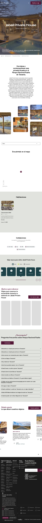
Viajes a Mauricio (3, 476)
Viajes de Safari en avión (9, 487)
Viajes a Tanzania (3, 491)
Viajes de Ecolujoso (8, 472)
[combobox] (2, 493)
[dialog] (9, 507)
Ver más (2, 219)
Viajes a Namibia (2, 479)
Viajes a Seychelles (3, 485)
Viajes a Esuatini (2, 468)
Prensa (14, 471)
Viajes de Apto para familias (9, 465)
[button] (7, 205)
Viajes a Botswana (3, 465)
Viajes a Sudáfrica (3, 488)
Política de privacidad (15, 481)
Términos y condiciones (15, 478)
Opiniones (15, 462)
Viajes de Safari (9, 484)
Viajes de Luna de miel (9, 480)
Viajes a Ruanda (2, 482)
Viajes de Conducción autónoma (8, 468)
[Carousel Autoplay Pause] (38, 454)
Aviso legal (15, 482)
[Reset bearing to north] (3, 184)
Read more (4, 506)
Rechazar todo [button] (13, 517)
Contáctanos (15, 475)
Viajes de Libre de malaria (9, 475)
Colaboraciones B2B (16, 467)
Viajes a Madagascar (3, 474)
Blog (13, 473)
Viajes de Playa (9, 482)
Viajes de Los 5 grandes (9, 478)
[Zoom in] (3, 181)
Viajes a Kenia (2, 471)
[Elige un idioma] (29, 3)
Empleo (14, 469)
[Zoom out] (3, 183)
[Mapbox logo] (5, 186)
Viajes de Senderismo (8, 490)
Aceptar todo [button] (5, 517)
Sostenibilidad (16, 464)
